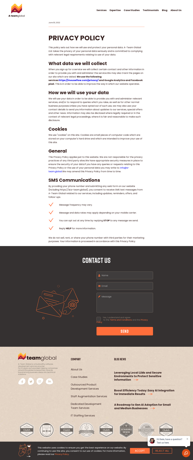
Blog (164, 10)
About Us (176, 10)
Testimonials (151, 10)
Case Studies (132, 10)
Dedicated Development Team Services (86, 406)
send (125, 331)
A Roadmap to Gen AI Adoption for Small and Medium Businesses (142, 406)
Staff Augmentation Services (89, 396)
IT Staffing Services (83, 415)
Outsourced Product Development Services (85, 386)
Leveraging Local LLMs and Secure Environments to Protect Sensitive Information (138, 376)
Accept (140, 451)
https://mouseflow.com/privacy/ (78, 80)
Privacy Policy (62, 454)
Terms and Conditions (121, 319)
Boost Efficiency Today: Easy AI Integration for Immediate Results (144, 392)
